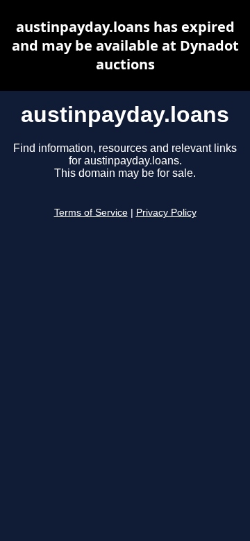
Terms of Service (91, 212)
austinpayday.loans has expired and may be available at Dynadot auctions (125, 45)
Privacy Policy (166, 212)
